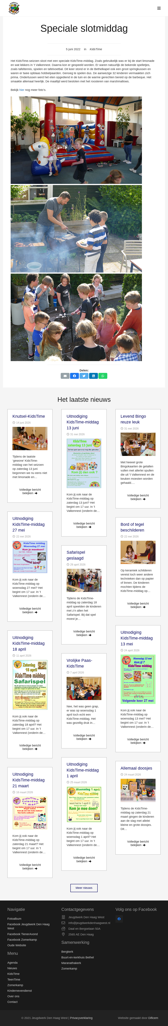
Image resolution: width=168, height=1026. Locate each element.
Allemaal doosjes (136, 768)
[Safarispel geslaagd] (84, 580)
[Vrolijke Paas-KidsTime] (84, 688)
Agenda (12, 962)
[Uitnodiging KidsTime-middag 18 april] (29, 685)
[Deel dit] (74, 376)
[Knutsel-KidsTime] (29, 438)
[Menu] (159, 8)
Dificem (153, 1018)
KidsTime (13, 973)
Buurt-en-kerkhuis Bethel (77, 957)
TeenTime (13, 979)
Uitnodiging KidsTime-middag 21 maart (28, 780)
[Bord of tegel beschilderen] (138, 552)
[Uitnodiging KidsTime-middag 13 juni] (84, 463)
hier (22, 90)
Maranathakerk (71, 963)
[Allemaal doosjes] (138, 790)
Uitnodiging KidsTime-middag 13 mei (137, 638)
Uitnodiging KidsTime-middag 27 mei (28, 524)
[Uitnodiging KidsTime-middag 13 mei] (138, 679)
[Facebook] (119, 919)
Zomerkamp (15, 985)
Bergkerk (67, 951)
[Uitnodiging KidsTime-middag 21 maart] (29, 813)
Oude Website (16, 945)
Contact (12, 1002)
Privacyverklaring (81, 1018)
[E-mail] (65, 376)
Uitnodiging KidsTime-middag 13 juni (83, 422)
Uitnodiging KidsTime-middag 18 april (28, 643)
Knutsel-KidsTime (28, 416)
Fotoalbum (14, 918)
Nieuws (12, 968)
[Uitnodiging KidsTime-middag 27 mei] (29, 557)
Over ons (13, 996)
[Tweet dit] (84, 376)
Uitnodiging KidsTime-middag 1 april (83, 770)
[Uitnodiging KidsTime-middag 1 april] (84, 804)
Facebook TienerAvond (22, 934)
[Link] (14, 8)
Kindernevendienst (19, 990)
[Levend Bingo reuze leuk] (138, 444)
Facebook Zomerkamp (22, 939)
